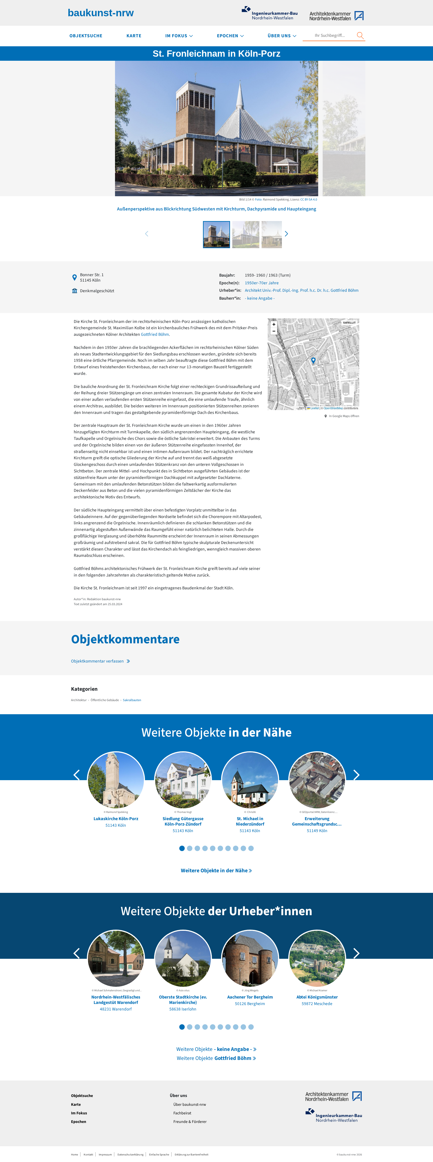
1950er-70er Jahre (262, 283)
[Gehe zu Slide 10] (251, 848)
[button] (286, 233)
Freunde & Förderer (190, 1122)
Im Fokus (79, 1113)
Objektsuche (82, 1096)
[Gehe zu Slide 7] (228, 848)
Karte (76, 1104)
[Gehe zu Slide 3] (197, 848)
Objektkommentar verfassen (97, 661)
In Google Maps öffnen (343, 416)
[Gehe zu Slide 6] (220, 848)
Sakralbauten (132, 700)
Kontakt (88, 1155)
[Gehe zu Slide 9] (243, 848)
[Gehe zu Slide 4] (205, 848)
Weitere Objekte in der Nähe (214, 871)
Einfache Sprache (159, 1155)
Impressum (105, 1155)
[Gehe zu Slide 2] (189, 848)
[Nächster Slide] (356, 775)
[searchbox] (330, 35)
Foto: (258, 199)
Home (74, 1155)
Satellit (349, 322)
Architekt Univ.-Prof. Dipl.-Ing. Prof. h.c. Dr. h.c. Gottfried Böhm (302, 290)
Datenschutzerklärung (130, 1155)
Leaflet (314, 408)
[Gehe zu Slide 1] (182, 848)
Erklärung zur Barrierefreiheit (192, 1155)
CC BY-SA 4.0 (308, 199)
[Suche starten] (360, 35)
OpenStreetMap (333, 408)
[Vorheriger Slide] (76, 775)
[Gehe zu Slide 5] (212, 848)
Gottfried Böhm (155, 334)
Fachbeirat (182, 1113)
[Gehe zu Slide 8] (235, 848)
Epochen (78, 1122)
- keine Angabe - (260, 298)
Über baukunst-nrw (189, 1104)
